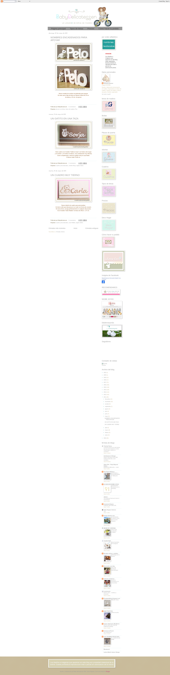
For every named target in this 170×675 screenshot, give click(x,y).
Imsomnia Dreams (109, 504)
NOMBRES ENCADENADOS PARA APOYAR (112, 419)
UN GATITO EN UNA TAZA (64, 118)
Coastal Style (107, 540)
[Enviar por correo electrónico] (79, 107)
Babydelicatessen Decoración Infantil (110, 278)
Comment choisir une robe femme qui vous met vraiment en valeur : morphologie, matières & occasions (112, 449)
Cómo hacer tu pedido (108, 29)
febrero (107, 432)
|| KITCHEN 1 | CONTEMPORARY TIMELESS (115, 474)
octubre (107, 404)
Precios (90, 29)
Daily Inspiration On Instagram (115, 543)
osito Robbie (72, 222)
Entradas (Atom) (60, 231)
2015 (105, 387)
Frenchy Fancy (108, 446)
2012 (105, 394)
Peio (76, 109)
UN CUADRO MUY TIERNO (65, 175)
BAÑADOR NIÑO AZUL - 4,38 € (111, 467)
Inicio (75, 228)
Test (105, 511)
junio (106, 413)
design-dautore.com (109, 515)
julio (106, 411)
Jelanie (106, 497)
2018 (105, 380)
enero (106, 435)
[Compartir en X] (82, 107)
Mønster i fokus (115, 600)
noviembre (108, 401)
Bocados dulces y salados (111, 553)
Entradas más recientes (57, 228)
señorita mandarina (109, 578)
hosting (104, 365)
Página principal (58, 29)
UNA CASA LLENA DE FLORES (114, 531)
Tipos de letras (76, 29)
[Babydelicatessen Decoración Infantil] (103, 283)
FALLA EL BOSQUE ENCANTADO (114, 569)
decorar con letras (60, 109)
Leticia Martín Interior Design (112, 652)
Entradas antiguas (91, 228)
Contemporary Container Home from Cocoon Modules (115, 519)
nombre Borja (72, 165)
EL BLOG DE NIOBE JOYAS (111, 484)
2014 (105, 389)
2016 (105, 384)
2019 (105, 377)
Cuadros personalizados (62, 165)
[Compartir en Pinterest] (86, 107)
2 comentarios (72, 163)
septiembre (108, 406)
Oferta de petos (115, 612)
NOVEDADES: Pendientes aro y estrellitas (115, 487)
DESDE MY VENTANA (110, 528)
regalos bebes (79, 165)
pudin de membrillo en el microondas (115, 582)
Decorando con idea (109, 566)
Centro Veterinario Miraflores (111, 623)
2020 (105, 375)
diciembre (107, 399)
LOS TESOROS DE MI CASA (111, 636)
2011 (105, 397)
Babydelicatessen (108, 83)
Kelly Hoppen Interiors (110, 510)
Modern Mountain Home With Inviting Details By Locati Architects (111, 459)
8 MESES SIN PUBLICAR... (110, 505)
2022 (105, 372)
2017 (105, 382)
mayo (106, 416)
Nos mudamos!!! (107, 632)
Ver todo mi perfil (106, 94)
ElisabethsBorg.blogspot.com (112, 598)
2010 (105, 438)
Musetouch (107, 649)
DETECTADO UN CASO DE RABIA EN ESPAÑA (110, 626)
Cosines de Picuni (109, 631)
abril (106, 427)
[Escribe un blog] (81, 107)
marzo (107, 430)
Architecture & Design (110, 456)
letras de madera (70, 109)
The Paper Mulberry (109, 471)
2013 (105, 392)
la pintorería (107, 591)
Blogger (108, 671)
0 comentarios (72, 106)
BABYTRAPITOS (108, 611)
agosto (107, 409)
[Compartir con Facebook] (84, 107)
